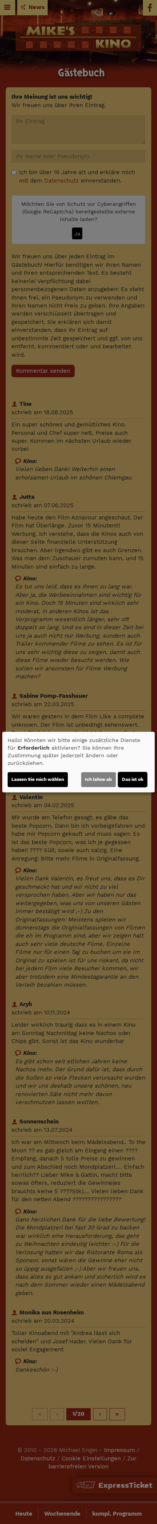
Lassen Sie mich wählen (37, 779)
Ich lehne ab (98, 779)
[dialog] (78, 762)
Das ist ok (132, 779)
